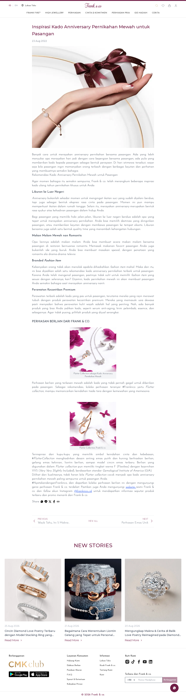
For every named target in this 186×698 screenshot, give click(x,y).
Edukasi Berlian (74, 665)
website (131, 487)
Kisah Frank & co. (108, 665)
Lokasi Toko (105, 661)
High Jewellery (54, 13)
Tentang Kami (106, 670)
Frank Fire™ (33, 13)
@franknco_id (83, 491)
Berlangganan (170, 680)
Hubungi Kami (73, 661)
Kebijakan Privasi (74, 684)
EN (16, 6)
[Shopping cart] (169, 5)
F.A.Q (69, 675)
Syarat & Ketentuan (76, 679)
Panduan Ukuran (74, 670)
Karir (102, 675)
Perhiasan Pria (121, 13)
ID (10, 6)
